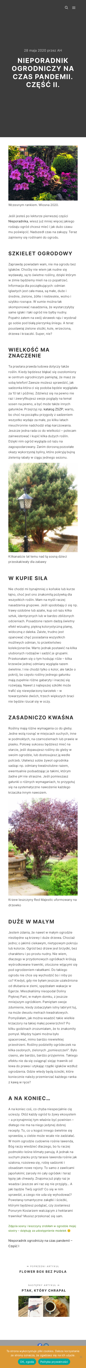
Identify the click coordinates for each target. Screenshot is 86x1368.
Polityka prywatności (54, 1361)
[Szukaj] (66, 7)
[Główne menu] (74, 7)
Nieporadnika (18, 221)
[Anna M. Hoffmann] (26, 8)
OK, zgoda (27, 1361)
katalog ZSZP (53, 409)
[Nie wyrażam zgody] (81, 1357)
